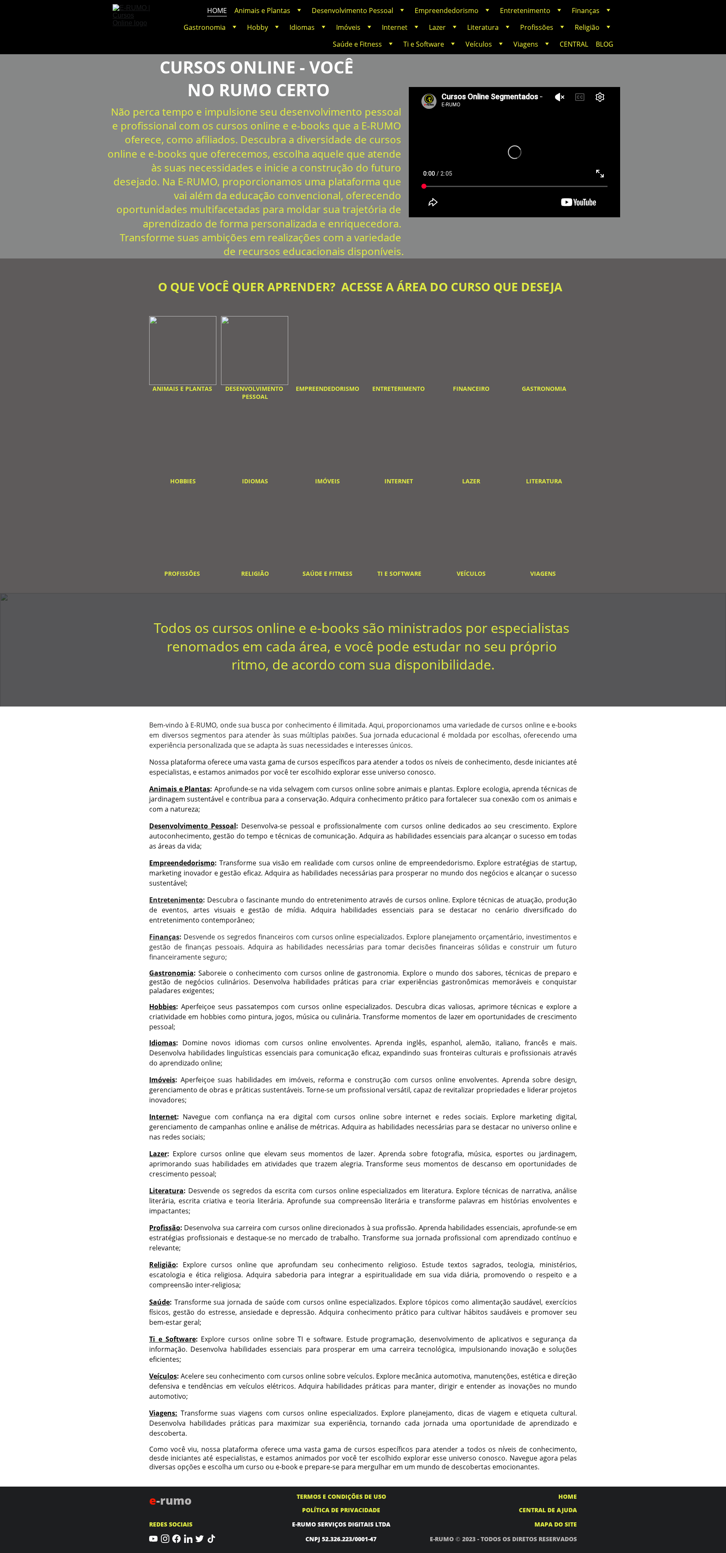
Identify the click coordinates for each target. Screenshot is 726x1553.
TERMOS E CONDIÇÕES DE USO (341, 1496)
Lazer (437, 27)
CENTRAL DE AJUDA (548, 1510)
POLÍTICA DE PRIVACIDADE (341, 1510)
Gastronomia (205, 27)
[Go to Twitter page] (199, 1539)
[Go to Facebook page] (176, 1539)
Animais (163, 789)
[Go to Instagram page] (165, 1539)
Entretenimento (525, 10)
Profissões (536, 27)
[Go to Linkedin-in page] (188, 1539)
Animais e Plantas (262, 10)
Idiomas (302, 27)
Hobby (257, 27)
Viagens (525, 44)
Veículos (479, 44)
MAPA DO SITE (555, 1524)
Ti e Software (423, 44)
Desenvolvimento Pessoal (352, 10)
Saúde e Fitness (357, 44)
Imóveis (348, 27)
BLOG (604, 44)
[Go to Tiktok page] (211, 1539)
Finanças (586, 10)
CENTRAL (574, 44)
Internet (395, 27)
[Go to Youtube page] (153, 1539)
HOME (217, 10)
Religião (587, 27)
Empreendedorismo (447, 10)
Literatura (483, 27)
